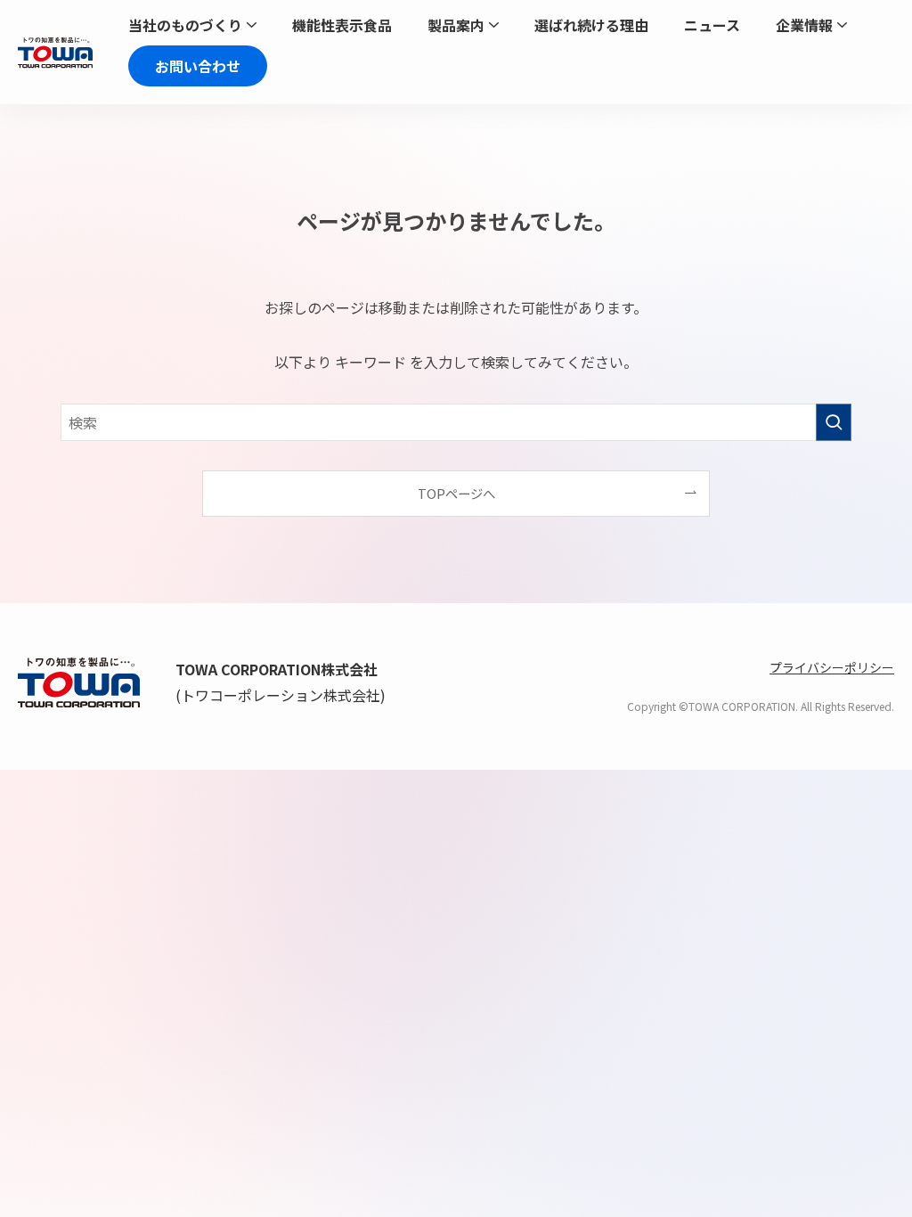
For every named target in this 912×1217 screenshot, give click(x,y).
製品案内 (456, 27)
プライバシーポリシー (832, 667)
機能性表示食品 (342, 27)
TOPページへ (456, 493)
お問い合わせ (197, 66)
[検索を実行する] (833, 422)
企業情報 (804, 27)
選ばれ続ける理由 (591, 27)
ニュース (712, 27)
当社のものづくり (185, 27)
